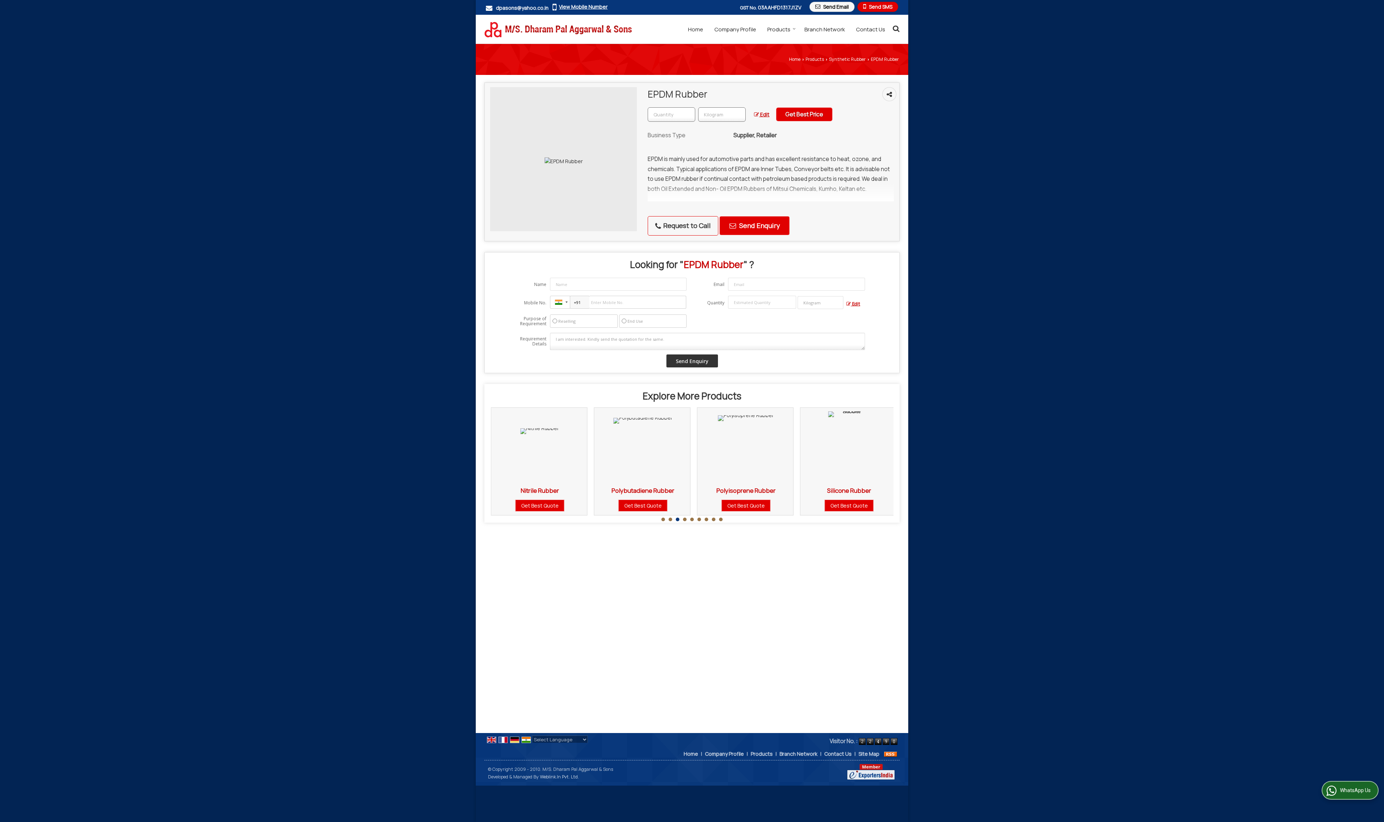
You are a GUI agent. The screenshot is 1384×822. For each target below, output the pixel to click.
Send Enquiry (759, 225)
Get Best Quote (566, 505)
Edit (764, 114)
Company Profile (735, 29)
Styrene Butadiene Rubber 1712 (875, 490)
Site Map (869, 753)
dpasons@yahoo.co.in (522, 7)
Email (719, 284)
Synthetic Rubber (847, 59)
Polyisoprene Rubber (668, 490)
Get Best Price (804, 114)
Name (540, 284)
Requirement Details (533, 341)
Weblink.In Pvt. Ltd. (559, 777)
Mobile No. (535, 303)
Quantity (715, 303)
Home (695, 29)
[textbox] (722, 114)
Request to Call (686, 225)
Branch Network (824, 29)
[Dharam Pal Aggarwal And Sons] (558, 29)
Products (778, 29)
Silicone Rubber (772, 490)
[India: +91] (560, 302)
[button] (583, 6)
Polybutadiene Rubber (565, 490)
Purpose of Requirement (533, 321)
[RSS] (890, 753)
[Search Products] (895, 28)
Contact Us (870, 29)
